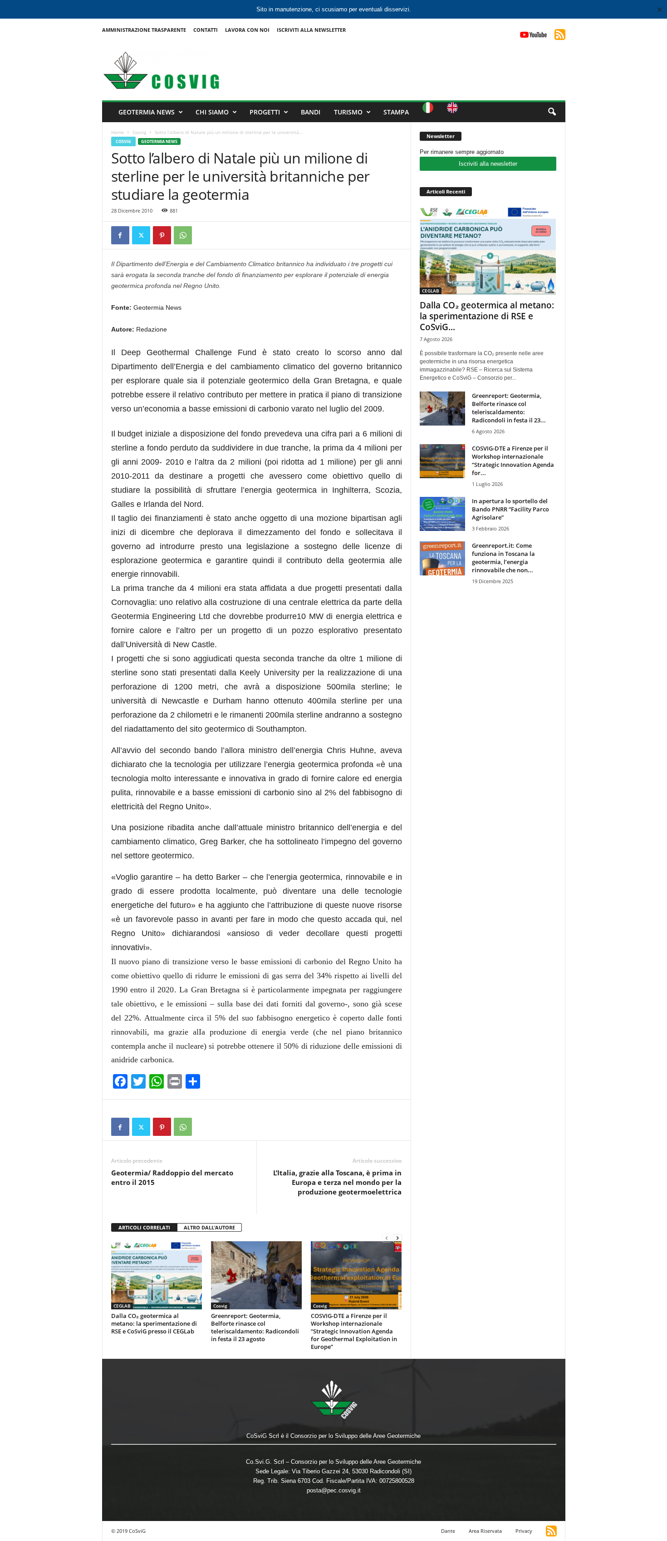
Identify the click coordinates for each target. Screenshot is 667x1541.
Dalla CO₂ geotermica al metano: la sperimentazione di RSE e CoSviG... (487, 316)
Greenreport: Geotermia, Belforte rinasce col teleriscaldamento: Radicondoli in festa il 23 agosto (255, 1327)
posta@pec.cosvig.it (334, 1490)
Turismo (348, 112)
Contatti (205, 29)
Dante (448, 1530)
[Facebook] (120, 235)
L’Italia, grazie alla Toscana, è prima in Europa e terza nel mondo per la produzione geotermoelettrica (337, 1182)
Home (117, 132)
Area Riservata (485, 1530)
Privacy (523, 1530)
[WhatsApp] (183, 235)
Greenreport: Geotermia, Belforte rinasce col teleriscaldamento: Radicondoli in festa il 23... (509, 407)
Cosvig (139, 132)
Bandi (310, 112)
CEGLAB (122, 1306)
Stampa (396, 112)
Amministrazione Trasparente (144, 29)
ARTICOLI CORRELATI (144, 1227)
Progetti (265, 112)
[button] (552, 112)
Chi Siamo (212, 112)
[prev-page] (386, 1238)
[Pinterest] (162, 235)
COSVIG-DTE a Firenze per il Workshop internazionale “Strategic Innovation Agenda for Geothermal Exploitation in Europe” (354, 1331)
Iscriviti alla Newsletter (311, 29)
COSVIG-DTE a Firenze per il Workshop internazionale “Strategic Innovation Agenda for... (513, 460)
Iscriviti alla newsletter (488, 163)
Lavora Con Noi (247, 29)
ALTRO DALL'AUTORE (209, 1227)
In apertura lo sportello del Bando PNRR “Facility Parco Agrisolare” (510, 509)
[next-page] (397, 1238)
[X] (141, 235)
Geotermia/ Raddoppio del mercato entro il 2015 (172, 1177)
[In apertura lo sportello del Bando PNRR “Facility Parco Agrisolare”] (442, 514)
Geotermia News (146, 112)
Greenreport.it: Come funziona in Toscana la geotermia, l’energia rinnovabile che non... (503, 557)
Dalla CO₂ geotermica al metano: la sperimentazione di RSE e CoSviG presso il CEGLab (154, 1323)
